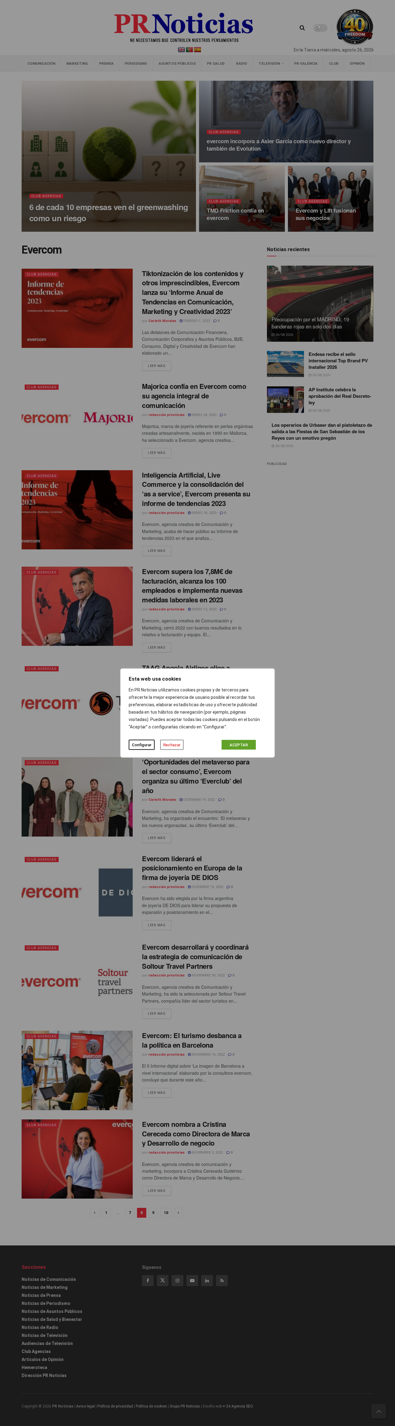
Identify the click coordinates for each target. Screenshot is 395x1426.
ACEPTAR (239, 745)
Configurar (142, 745)
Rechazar (172, 745)
